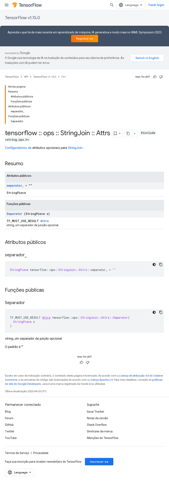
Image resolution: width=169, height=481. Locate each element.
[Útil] (155, 77)
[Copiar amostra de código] (160, 264)
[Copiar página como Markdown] (128, 133)
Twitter (9, 431)
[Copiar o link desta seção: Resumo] (29, 164)
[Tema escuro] (154, 264)
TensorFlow (12, 76)
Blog (8, 411)
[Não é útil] (161, 77)
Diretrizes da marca (100, 431)
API (26, 76)
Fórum (9, 418)
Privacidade (40, 453)
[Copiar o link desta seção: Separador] (29, 303)
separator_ (15, 185)
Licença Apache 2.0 (101, 379)
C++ (63, 76)
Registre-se (84, 38)
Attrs (44, 221)
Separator (14, 214)
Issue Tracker (95, 411)
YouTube (11, 438)
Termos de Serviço (17, 453)
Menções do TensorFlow (103, 438)
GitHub (9, 424)
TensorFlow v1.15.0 (22, 17)
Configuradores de (18, 148)
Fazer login (156, 5)
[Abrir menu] (6, 5)
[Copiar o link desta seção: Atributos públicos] (50, 242)
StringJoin (75, 148)
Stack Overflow (97, 424)
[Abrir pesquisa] (111, 4)
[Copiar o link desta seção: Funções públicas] (48, 290)
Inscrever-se (99, 461)
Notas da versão (97, 418)
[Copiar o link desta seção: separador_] (31, 255)
